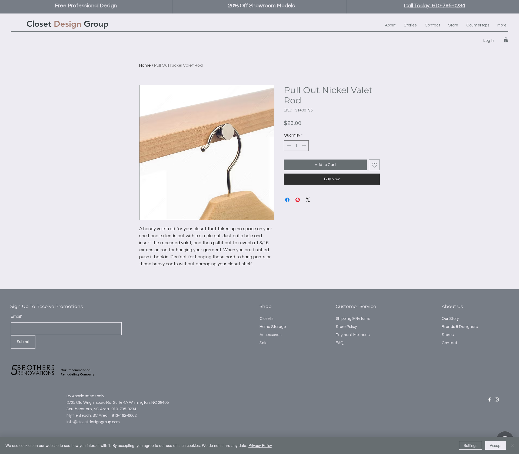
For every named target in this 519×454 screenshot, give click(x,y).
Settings (470, 445)
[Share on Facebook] (287, 199)
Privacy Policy (260, 445)
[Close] (512, 445)
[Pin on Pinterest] (297, 199)
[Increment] (304, 146)
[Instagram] (497, 399)
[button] (506, 39)
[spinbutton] (296, 146)
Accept (495, 445)
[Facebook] (489, 399)
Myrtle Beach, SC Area (87, 416)
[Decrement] (288, 146)
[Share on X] (308, 199)
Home (145, 65)
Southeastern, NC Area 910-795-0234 (101, 409)
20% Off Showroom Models (261, 5)
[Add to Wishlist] (374, 165)
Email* (16, 316)
